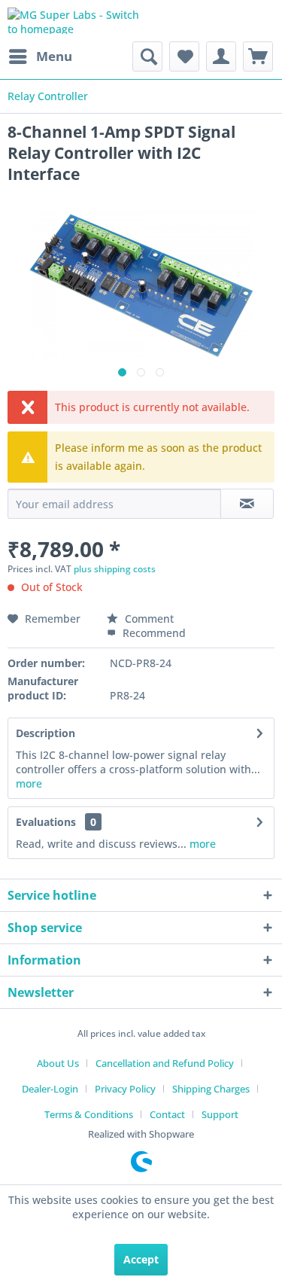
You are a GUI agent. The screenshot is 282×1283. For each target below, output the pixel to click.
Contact (167, 1114)
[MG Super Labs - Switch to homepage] (74, 21)
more (29, 783)
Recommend (153, 633)
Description (45, 733)
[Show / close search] (147, 56)
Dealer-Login (50, 1089)
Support (220, 1114)
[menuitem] (40, 56)
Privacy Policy (125, 1089)
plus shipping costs (115, 568)
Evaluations (46, 822)
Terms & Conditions (88, 1114)
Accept (141, 1259)
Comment (148, 618)
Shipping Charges (211, 1089)
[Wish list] (184, 56)
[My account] (221, 56)
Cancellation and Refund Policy (165, 1063)
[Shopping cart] (258, 56)
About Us (58, 1063)
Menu (54, 56)
